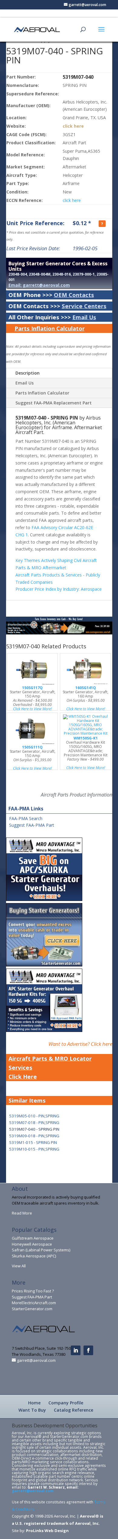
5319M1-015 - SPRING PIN (33, 1142)
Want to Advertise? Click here (80, 1043)
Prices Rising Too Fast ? (33, 1291)
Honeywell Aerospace (32, 1244)
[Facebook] (88, 1350)
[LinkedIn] (75, 1350)
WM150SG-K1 (86, 738)
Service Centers (84, 306)
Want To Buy (32, 1410)
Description (27, 373)
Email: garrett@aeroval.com (39, 285)
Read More (22, 1213)
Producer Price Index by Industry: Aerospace (58, 589)
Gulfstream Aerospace (33, 1238)
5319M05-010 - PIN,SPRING (34, 1116)
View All (19, 1266)
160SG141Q (85, 687)
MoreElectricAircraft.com (34, 1302)
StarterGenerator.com (32, 1308)
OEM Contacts (74, 295)
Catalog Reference (73, 1410)
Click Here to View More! (32, 708)
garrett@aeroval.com (33, 1490)
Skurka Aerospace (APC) (34, 1256)
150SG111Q (32, 747)
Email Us (84, 317)
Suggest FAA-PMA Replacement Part (53, 403)
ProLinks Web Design (47, 1530)
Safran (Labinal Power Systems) (41, 1250)
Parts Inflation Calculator (50, 328)
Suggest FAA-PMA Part (31, 825)
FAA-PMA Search (25, 818)
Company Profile (65, 1403)
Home (34, 1403)
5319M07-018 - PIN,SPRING (34, 1122)
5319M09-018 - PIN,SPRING (34, 1135)
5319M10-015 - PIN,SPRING (34, 1149)
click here (73, 126)
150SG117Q (32, 687)
